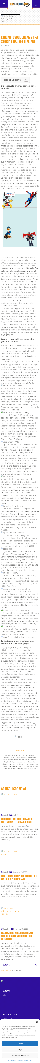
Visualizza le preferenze (20, 1055)
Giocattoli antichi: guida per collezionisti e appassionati (16, 820)
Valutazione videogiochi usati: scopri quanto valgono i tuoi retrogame (17, 936)
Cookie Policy (12, 1060)
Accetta (20, 1044)
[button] (37, 1022)
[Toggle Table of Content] (25, 80)
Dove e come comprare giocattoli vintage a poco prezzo (19, 877)
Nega (20, 1049)
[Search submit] (36, 965)
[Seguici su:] (36, 5)
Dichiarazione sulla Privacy (24, 1060)
